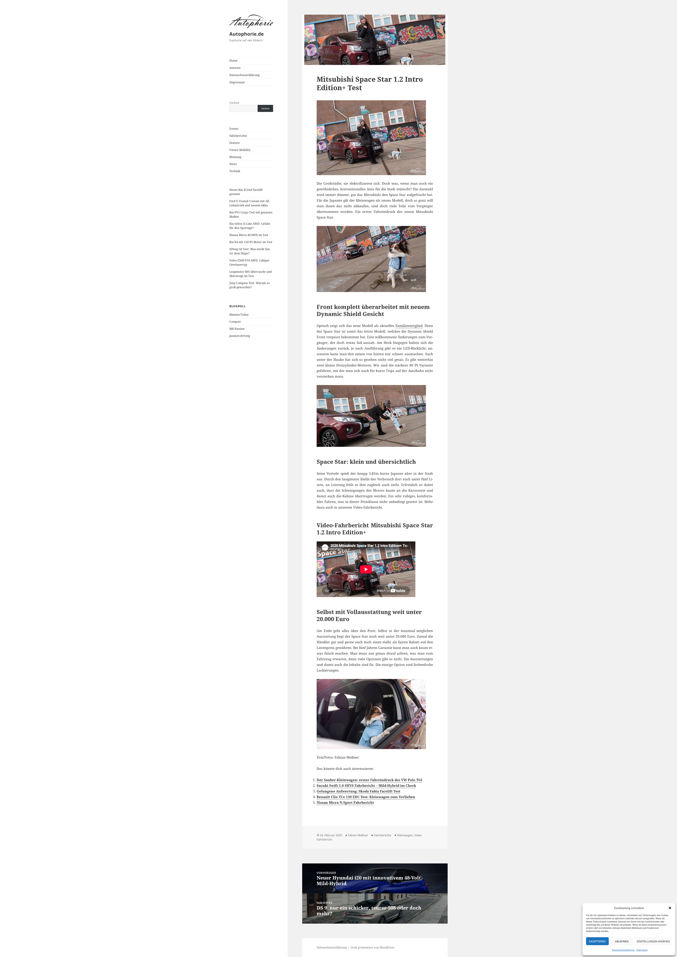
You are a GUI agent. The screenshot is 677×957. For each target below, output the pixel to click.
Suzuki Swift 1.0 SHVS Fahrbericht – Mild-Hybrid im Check (366, 785)
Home (233, 60)
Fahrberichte (238, 136)
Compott (235, 322)
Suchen (234, 103)
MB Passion (237, 329)
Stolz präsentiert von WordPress (372, 947)
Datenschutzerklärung (623, 950)
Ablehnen (622, 941)
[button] (670, 908)
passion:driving (239, 336)
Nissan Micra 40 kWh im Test (248, 235)
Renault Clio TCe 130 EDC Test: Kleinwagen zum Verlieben (366, 797)
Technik (234, 171)
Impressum (642, 950)
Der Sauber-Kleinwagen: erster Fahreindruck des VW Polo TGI (369, 780)
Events (233, 129)
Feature (234, 143)
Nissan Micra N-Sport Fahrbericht (345, 802)
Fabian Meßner (358, 835)
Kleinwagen (405, 835)
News (233, 164)
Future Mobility (240, 150)
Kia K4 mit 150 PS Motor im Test (250, 242)
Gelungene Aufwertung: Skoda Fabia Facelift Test (358, 791)
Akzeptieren (597, 941)
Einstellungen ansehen (653, 941)
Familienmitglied (409, 325)
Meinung (235, 157)
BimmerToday (239, 315)
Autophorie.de (246, 34)
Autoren (234, 68)
